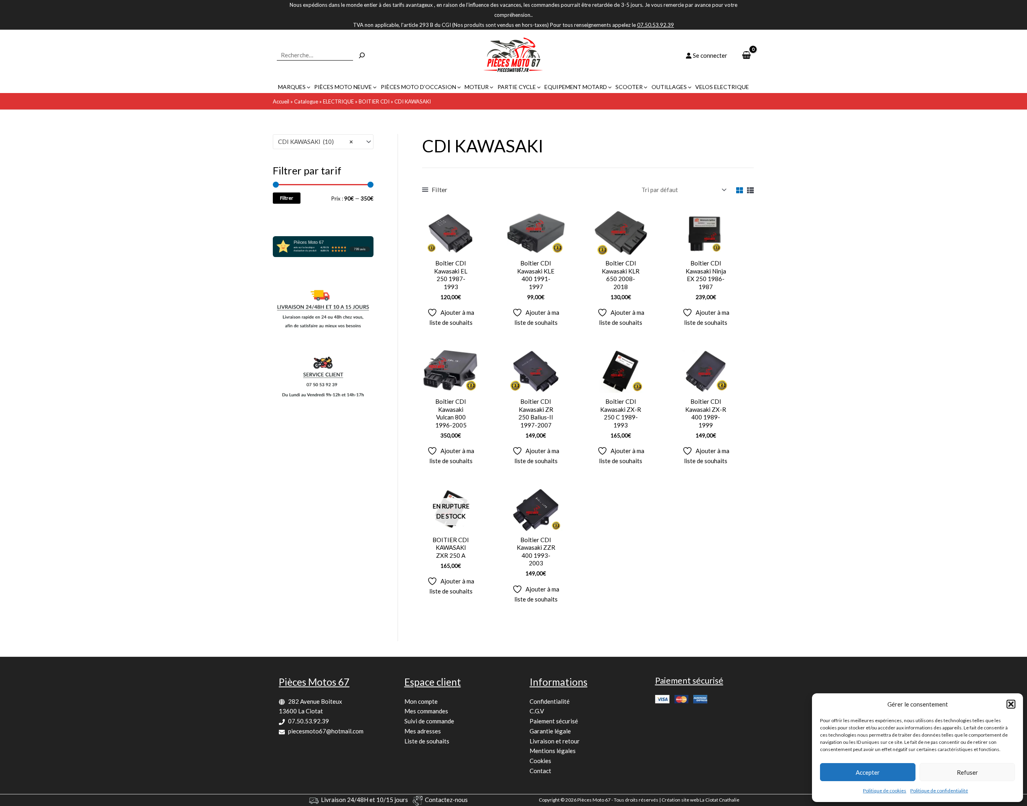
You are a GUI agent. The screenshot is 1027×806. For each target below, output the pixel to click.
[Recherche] (362, 55)
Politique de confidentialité (939, 791)
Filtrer (286, 198)
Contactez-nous (446, 799)
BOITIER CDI (374, 101)
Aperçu (450, 247)
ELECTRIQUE (338, 101)
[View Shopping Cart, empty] (746, 55)
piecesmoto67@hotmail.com (325, 731)
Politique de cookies (884, 791)
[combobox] (323, 141)
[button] (1011, 704)
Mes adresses (422, 731)
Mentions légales (553, 750)
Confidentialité (550, 701)
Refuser (967, 772)
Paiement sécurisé (554, 721)
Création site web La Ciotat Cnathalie (700, 800)
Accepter (868, 772)
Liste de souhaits (426, 741)
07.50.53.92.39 (308, 721)
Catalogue (306, 101)
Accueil (281, 101)
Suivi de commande (429, 721)
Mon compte (421, 701)
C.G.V (537, 711)
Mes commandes (426, 711)
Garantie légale (550, 731)
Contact (540, 770)
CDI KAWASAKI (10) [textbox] (315, 141)
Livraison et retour (555, 741)
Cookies (540, 760)
